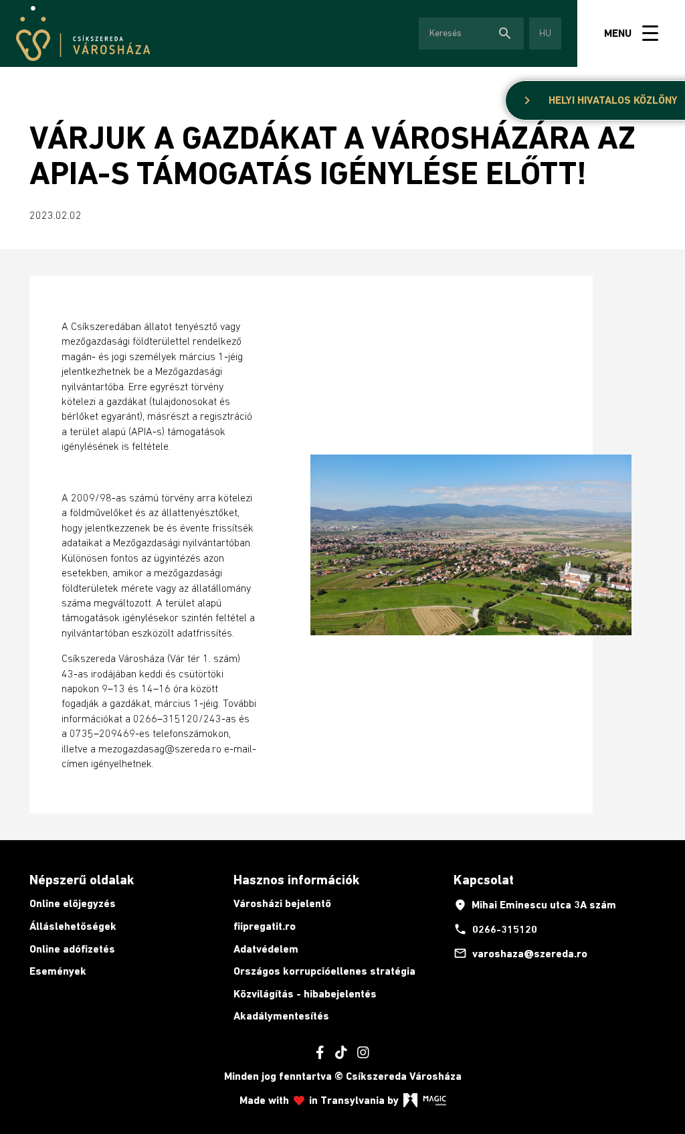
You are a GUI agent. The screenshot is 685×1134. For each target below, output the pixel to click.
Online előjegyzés (72, 903)
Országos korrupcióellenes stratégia (324, 971)
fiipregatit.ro (264, 926)
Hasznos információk (296, 880)
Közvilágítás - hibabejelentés (305, 993)
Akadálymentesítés (281, 1015)
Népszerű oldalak (81, 880)
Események (57, 971)
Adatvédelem (265, 949)
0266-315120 (495, 929)
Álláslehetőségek (72, 926)
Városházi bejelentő (282, 903)
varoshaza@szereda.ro (520, 953)
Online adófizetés (72, 949)
